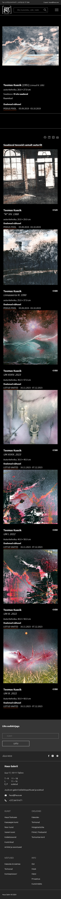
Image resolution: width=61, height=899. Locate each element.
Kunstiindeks (37, 883)
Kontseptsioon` (11, 873)
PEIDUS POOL (9, 108)
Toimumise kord (38, 837)
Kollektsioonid (10, 837)
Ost (33, 864)
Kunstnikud (9, 842)
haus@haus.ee (54, 2)
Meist (34, 873)
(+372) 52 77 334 (23, 2)
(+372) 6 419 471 (11, 2)
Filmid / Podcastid (39, 832)
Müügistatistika (38, 827)
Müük (34, 868)
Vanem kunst (10, 832)
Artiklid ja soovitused (13, 847)
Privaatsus (36, 878)
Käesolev (35, 817)
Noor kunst (9, 827)
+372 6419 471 (15, 800)
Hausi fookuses (11, 817)
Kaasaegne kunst (11, 822)
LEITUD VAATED (10, 387)
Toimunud (36, 822)
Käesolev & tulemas (12, 864)
